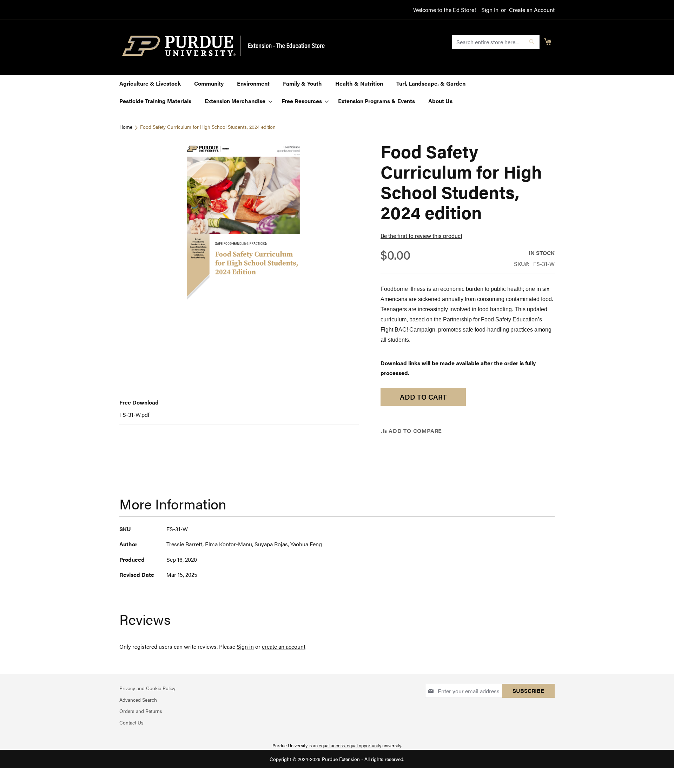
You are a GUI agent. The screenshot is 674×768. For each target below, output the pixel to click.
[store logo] (227, 46)
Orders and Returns (140, 710)
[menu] (337, 92)
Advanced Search (138, 699)
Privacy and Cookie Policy (147, 688)
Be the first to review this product (421, 236)
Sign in (245, 646)
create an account (283, 646)
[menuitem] (150, 83)
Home (125, 126)
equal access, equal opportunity (350, 745)
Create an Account (532, 10)
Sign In (489, 10)
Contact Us (131, 722)
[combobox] (496, 42)
